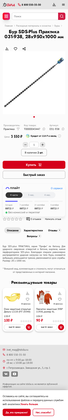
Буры (57, 25)
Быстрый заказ (34, 175)
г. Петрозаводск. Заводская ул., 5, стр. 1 (28, 367)
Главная (9, 25)
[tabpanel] (34, 253)
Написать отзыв (53, 219)
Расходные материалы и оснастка (33, 25)
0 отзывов (36, 219)
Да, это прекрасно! (17, 412)
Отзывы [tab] (54, 230)
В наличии (34, 152)
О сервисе (57, 188)
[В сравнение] (7, 49)
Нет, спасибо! (43, 412)
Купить (31, 165)
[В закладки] (15, 49)
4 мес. (47, 194)
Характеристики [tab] (33, 230)
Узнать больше (29, 404)
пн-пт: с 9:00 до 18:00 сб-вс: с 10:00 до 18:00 (20, 361)
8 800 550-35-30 (16, 354)
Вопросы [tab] (33, 236)
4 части (14, 194)
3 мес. (31, 194)
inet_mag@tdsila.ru (17, 349)
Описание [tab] (12, 230)
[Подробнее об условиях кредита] (59, 136)
